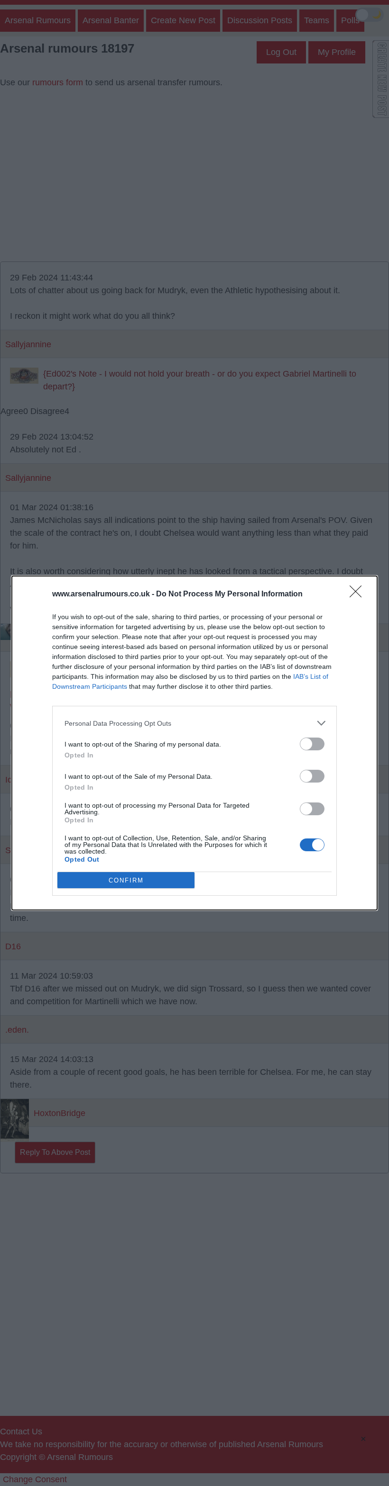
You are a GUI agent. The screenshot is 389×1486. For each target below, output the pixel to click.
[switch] (312, 744)
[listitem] (194, 723)
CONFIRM (126, 880)
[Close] (359, 594)
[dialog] (194, 743)
